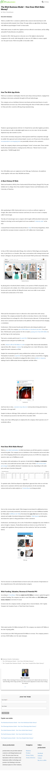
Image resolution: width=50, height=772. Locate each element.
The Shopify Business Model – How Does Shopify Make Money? (17, 738)
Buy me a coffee (42, 760)
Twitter (40, 758)
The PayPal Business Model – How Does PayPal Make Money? (16, 734)
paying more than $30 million (39, 331)
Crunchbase (11, 595)
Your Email (5, 700)
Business (28, 750)
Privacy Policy (30, 755)
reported (17, 355)
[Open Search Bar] (42, 2)
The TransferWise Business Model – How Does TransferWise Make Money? (23, 663)
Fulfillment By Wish (15, 514)
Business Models (7, 659)
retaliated (19, 347)
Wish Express (35, 516)
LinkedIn (40, 755)
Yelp (30, 227)
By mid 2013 (23, 338)
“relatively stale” (39, 221)
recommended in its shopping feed (10, 141)
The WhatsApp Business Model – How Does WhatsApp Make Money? (18, 726)
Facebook (40, 753)
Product (28, 753)
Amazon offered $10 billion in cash (15, 344)
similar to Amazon (40, 358)
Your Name (4, 706)
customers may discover (20, 407)
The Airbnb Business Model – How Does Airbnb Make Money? (16, 730)
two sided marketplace (12, 450)
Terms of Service (30, 757)
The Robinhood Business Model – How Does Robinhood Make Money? (19, 722)
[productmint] (8, 2)
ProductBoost (26, 488)
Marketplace (15, 659)
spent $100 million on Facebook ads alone (30, 329)
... (25, 686)
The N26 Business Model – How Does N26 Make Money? (18, 661)
